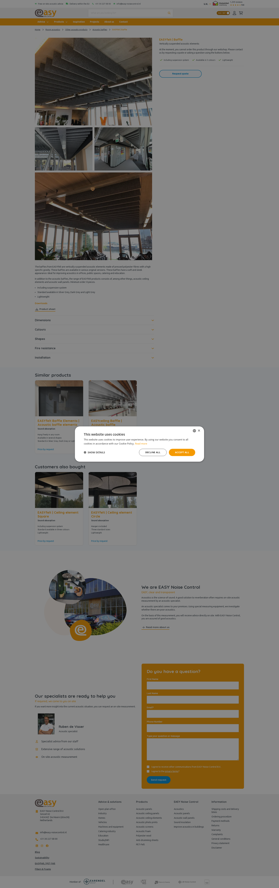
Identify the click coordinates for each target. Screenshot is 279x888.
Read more (141, 443)
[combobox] (194, 430)
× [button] (199, 430)
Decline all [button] (152, 452)
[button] (94, 452)
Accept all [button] (182, 452)
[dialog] (139, 444)
